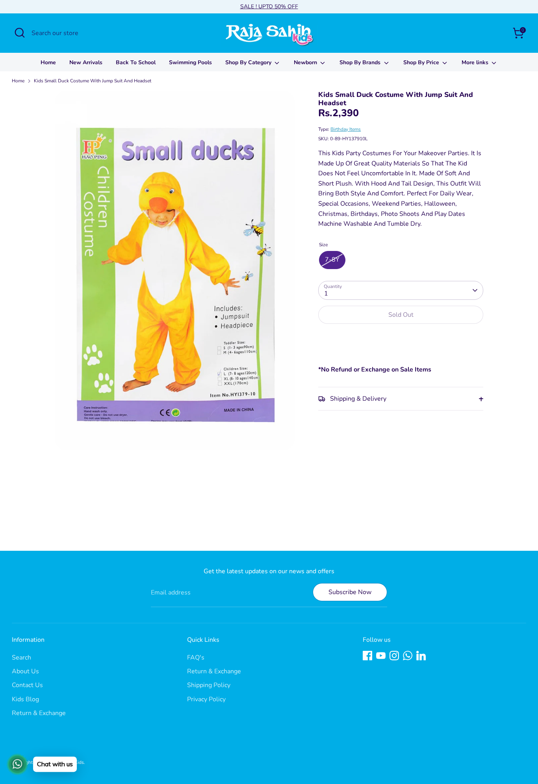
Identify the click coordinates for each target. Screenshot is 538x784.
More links (476, 62)
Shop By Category (249, 62)
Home (48, 62)
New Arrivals (85, 62)
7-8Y (332, 260)
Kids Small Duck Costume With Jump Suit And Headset (92, 81)
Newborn (306, 62)
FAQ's (195, 657)
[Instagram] (394, 655)
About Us (25, 671)
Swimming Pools (190, 62)
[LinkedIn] (421, 655)
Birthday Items (345, 129)
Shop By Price (422, 62)
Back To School (136, 62)
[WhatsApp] (407, 655)
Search (21, 657)
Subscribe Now (349, 592)
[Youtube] (381, 655)
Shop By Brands (360, 62)
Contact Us (27, 685)
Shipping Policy (208, 685)
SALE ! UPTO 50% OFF (269, 6)
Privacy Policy (206, 699)
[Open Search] (20, 33)
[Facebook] (367, 655)
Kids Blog (25, 699)
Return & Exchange (39, 713)
